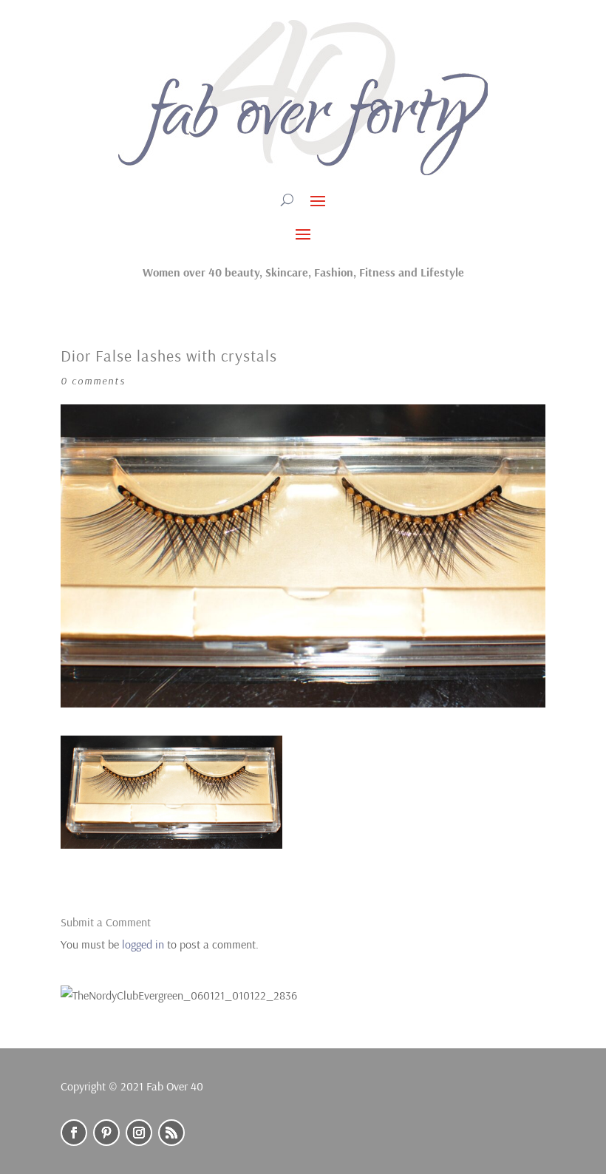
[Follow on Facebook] (74, 1132)
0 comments (93, 380)
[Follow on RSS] (171, 1132)
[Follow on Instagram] (139, 1132)
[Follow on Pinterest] (106, 1132)
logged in (143, 944)
